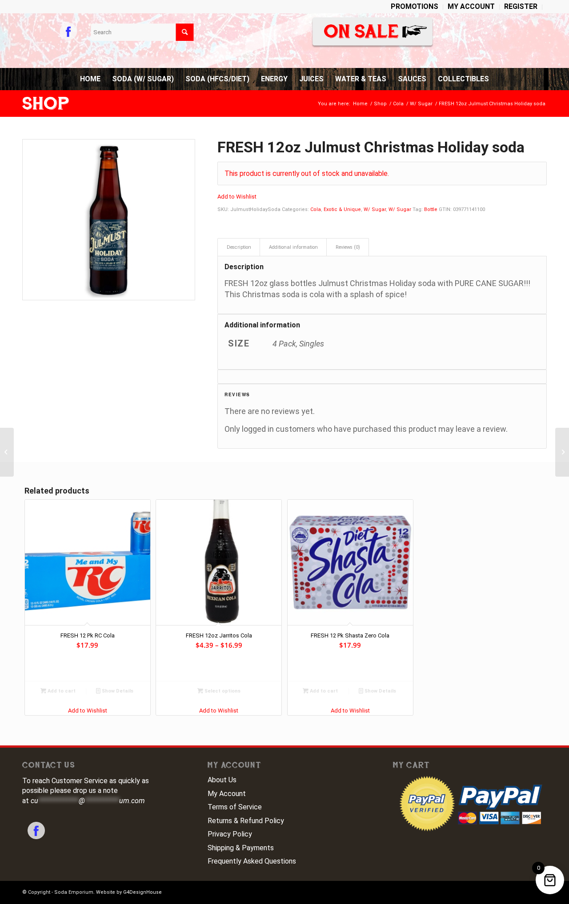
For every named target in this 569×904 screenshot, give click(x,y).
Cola (315, 209)
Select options (221, 691)
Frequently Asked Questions (252, 861)
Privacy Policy (230, 834)
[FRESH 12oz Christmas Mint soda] (7, 452)
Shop (45, 103)
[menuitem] (414, 7)
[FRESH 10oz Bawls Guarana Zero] (562, 452)
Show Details (116, 691)
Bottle (430, 209)
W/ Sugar (375, 209)
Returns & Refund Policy (246, 820)
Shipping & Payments (241, 848)
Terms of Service (235, 807)
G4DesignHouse (142, 892)
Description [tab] (239, 247)
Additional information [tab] (293, 247)
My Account (227, 793)
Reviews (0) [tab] (348, 247)
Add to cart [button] (61, 691)
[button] (236, 196)
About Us (222, 780)
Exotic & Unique (342, 209)
